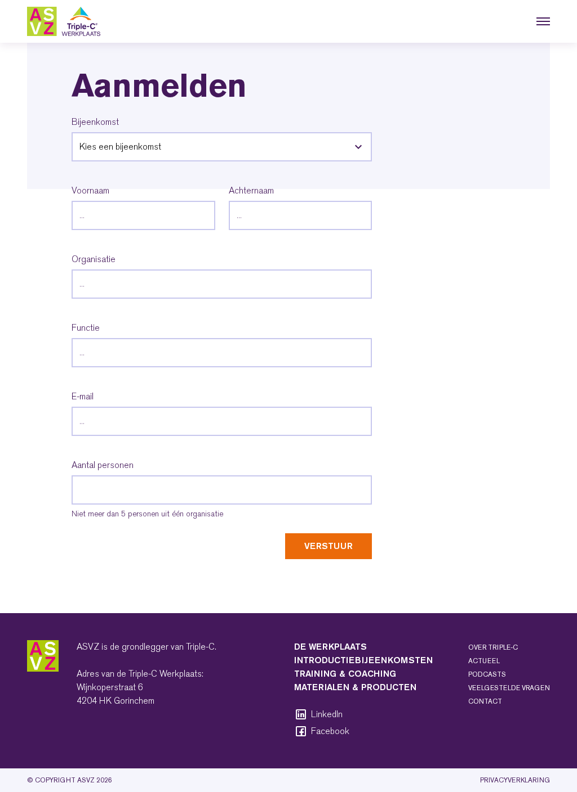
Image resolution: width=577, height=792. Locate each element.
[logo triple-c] (63, 21)
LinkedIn (327, 714)
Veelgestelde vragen (509, 688)
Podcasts (487, 674)
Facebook (330, 731)
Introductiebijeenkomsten (363, 660)
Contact (485, 701)
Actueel (484, 661)
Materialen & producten (355, 687)
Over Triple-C (493, 647)
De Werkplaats (330, 646)
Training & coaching (345, 673)
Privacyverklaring (515, 780)
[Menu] (543, 21)
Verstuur (328, 546)
